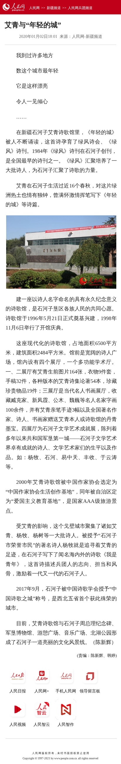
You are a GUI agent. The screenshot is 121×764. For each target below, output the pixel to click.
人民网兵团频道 (80, 8)
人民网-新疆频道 (87, 36)
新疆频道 (54, 8)
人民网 (34, 8)
